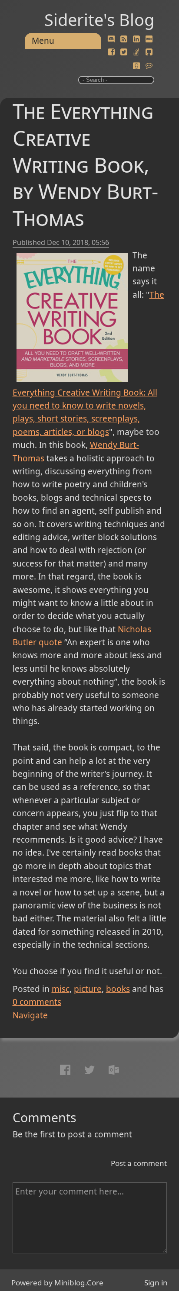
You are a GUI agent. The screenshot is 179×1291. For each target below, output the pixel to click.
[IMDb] (149, 39)
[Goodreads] (136, 66)
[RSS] (124, 39)
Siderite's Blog (99, 19)
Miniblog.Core (78, 1283)
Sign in (156, 1283)
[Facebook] (111, 52)
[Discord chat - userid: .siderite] (111, 39)
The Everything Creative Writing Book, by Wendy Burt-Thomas (85, 164)
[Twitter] (124, 52)
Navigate (30, 1015)
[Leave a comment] (149, 66)
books (118, 989)
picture (88, 989)
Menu (43, 40)
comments (37, 1002)
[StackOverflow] (136, 52)
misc (61, 989)
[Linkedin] (136, 39)
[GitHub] (149, 52)
